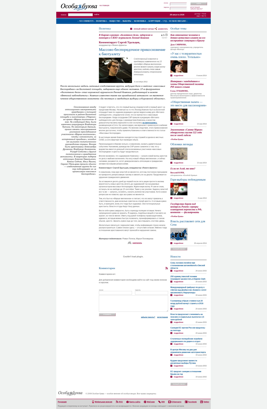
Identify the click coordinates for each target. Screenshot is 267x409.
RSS (121, 402)
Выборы (127, 21)
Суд (165, 21)
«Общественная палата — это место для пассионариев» (188, 103)
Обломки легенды (181, 144)
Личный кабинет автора (144, 29)
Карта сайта (134, 402)
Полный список (179, 249)
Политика (101, 21)
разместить (163, 29)
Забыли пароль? (196, 9)
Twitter (206, 402)
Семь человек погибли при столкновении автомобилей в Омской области (187, 265)
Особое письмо (177, 21)
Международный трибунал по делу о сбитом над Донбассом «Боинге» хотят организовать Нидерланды (188, 290)
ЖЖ (163, 402)
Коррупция (154, 21)
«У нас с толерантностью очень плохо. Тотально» (186, 55)
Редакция (62, 402)
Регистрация (195, 7)
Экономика (140, 21)
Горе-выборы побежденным (188, 179)
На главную (104, 5)
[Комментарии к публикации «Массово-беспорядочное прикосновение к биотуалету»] (166, 268)
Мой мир (151, 402)
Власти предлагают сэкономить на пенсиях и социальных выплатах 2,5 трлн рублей (187, 317)
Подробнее (178, 75)
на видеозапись (149, 123)
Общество (114, 21)
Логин (166, 3)
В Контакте (176, 402)
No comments (86, 21)
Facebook (192, 402)
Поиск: (64, 15)
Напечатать (137, 243)
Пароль (166, 7)
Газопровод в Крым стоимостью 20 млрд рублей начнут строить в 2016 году (186, 303)
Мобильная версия (103, 402)
